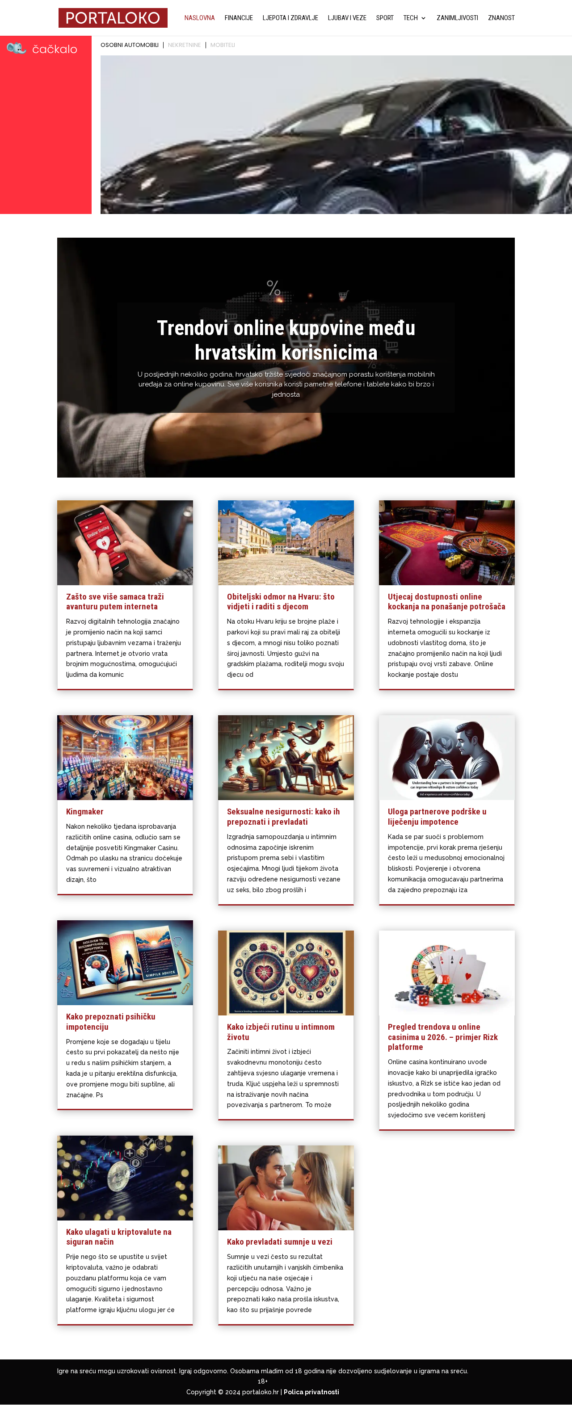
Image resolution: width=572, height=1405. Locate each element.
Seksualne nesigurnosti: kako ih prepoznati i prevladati (283, 816)
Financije (239, 18)
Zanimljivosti (457, 18)
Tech (411, 18)
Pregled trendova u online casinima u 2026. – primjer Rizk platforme (443, 1037)
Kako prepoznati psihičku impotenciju (111, 1021)
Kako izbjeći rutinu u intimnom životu (281, 1032)
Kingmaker (85, 811)
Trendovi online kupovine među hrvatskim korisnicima (286, 340)
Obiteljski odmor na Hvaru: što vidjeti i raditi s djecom (281, 601)
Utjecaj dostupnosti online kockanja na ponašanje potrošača (446, 601)
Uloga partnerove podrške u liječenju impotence (437, 816)
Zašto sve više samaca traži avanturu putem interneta (115, 601)
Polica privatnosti (311, 1392)
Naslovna (200, 18)
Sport (385, 18)
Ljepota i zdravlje (290, 18)
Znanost (501, 18)
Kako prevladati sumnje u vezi (279, 1242)
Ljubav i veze (347, 18)
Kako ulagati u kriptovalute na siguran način (119, 1237)
